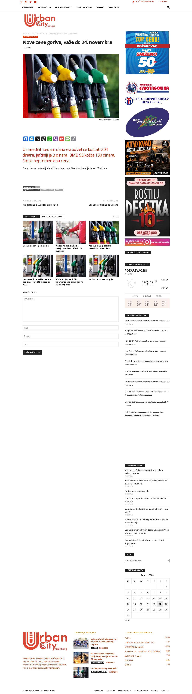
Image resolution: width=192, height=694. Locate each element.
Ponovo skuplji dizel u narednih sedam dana (100, 247)
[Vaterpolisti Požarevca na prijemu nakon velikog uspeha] (81, 643)
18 (134, 604)
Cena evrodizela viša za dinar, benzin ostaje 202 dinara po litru (37, 282)
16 (166, 598)
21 (154, 604)
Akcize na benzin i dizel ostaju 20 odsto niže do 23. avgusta (69, 248)
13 (148, 598)
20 (148, 604)
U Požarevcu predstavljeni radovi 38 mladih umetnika (145, 500)
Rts (37, 187)
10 (128, 598)
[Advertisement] (118, 20)
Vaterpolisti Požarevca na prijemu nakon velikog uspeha (144, 471)
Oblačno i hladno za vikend (103, 204)
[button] (168, 7)
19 (141, 604)
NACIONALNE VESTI (30, 37)
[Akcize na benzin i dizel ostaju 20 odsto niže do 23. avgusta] (71, 232)
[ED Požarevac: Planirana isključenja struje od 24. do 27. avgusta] (81, 657)
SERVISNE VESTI (63, 7)
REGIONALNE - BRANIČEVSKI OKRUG (142, 651)
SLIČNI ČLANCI (31, 217)
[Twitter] (30, 2)
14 (154, 598)
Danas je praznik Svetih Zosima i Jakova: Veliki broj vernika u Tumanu (147, 531)
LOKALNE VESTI (84, 7)
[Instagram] (26, 2)
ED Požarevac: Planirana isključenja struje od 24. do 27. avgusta (146, 482)
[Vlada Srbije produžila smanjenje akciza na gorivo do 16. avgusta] (71, 266)
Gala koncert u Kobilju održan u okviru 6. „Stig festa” (146, 510)
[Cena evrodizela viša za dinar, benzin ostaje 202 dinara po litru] (38, 266)
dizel (51, 190)
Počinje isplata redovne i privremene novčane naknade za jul (146, 521)
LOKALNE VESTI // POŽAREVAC (139, 642)
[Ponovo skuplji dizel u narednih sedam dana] (104, 232)
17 (128, 604)
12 (141, 598)
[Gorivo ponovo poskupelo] (38, 232)
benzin (44, 190)
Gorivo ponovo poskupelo (36, 245)
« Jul (127, 620)
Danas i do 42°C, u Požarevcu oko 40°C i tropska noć (144, 542)
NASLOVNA (27, 7)
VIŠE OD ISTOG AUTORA (52, 217)
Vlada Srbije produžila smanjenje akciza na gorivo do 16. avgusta (69, 282)
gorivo (59, 190)
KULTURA (128, 660)
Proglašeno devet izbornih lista (40, 204)
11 (135, 598)
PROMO (100, 7)
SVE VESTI (43, 7)
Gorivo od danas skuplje (101, 279)
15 (160, 598)
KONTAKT (114, 7)
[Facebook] (21, 2)
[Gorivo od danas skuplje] (104, 266)
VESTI (127, 638)
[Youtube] (35, 2)
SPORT (94, 648)
